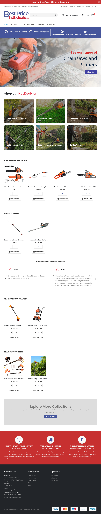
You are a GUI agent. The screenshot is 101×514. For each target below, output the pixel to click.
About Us (72, 6)
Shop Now (10, 69)
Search (56, 15)
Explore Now (50, 416)
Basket (88, 6)
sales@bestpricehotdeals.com (13, 490)
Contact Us (54, 480)
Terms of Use (32, 478)
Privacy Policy (32, 480)
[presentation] (1, 62)
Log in (94, 6)
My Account (64, 6)
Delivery (30, 483)
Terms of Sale (32, 476)
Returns (30, 485)
